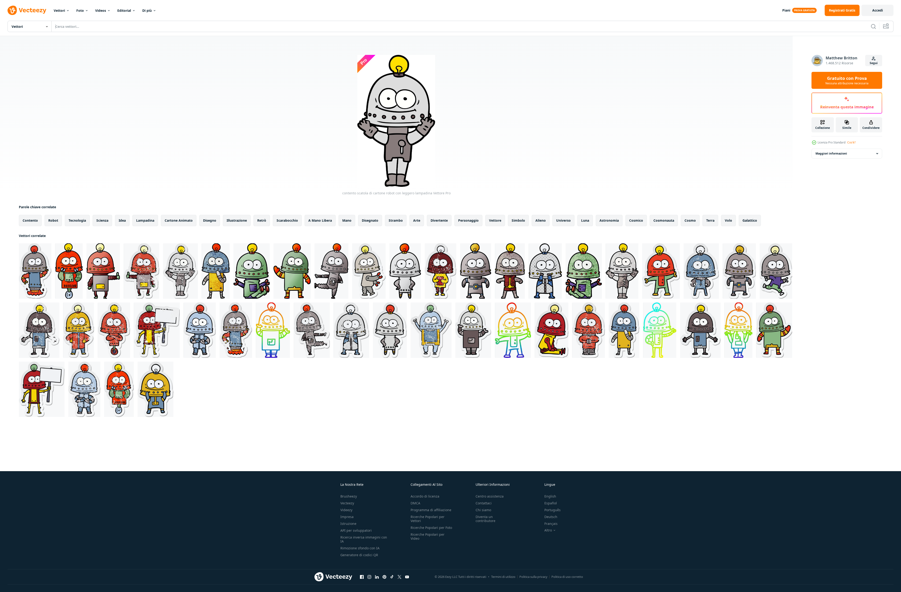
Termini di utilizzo (503, 577)
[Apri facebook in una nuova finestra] (362, 577)
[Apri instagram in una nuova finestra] (369, 577)
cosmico (636, 220)
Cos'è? (851, 142)
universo (563, 220)
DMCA (415, 503)
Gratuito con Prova (846, 80)
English (550, 496)
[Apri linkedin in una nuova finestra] (377, 577)
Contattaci (484, 503)
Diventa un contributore (485, 518)
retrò (261, 220)
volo (728, 220)
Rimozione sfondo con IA (359, 548)
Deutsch (550, 516)
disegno (209, 220)
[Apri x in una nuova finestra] (399, 577)
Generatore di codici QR (359, 555)
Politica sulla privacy (533, 577)
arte (416, 220)
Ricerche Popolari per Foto (431, 527)
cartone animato (179, 220)
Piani (786, 10)
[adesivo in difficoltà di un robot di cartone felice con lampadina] (141, 271)
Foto (80, 10)
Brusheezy (348, 496)
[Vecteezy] (27, 10)
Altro (548, 530)
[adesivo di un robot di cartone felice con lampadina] (35, 271)
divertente (439, 220)
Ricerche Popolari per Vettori (427, 518)
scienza (102, 220)
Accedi (877, 10)
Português (552, 510)
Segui (874, 63)
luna (585, 220)
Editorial (124, 10)
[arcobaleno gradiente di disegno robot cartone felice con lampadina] (273, 330)
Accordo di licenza (425, 496)
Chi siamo (483, 510)
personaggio (468, 220)
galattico (749, 220)
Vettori (59, 10)
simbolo (518, 220)
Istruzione (348, 523)
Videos (100, 10)
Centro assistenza (490, 496)
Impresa (347, 516)
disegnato (370, 220)
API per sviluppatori (356, 530)
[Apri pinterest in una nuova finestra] (384, 577)
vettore (495, 220)
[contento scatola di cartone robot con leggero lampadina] (69, 271)
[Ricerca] (873, 26)
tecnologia (77, 220)
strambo (396, 220)
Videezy (346, 510)
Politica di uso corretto (567, 577)
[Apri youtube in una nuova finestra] (407, 577)
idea (122, 220)
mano (346, 220)
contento (30, 220)
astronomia (609, 220)
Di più (147, 10)
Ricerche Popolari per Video (427, 536)
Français (551, 523)
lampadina (145, 220)
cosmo (690, 220)
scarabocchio (287, 220)
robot (53, 220)
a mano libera (320, 220)
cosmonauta (663, 220)
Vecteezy (347, 503)
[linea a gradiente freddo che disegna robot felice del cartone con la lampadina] (659, 330)
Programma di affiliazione (431, 510)
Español (550, 503)
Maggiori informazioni (831, 153)
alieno (540, 220)
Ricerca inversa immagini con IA (363, 539)
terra (710, 220)
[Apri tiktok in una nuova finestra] (392, 577)
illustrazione (237, 220)
